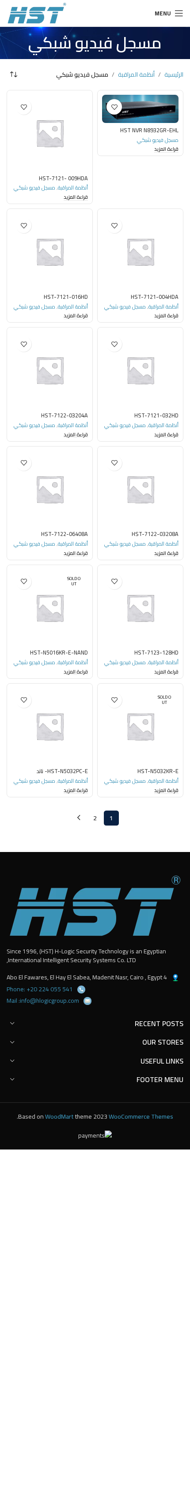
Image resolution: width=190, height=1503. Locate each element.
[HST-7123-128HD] (140, 607)
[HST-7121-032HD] (140, 370)
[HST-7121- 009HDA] (49, 133)
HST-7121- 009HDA (63, 178)
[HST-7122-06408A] (49, 489)
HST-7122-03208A (155, 534)
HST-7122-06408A (64, 534)
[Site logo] (37, 13)
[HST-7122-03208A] (140, 489)
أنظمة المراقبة (136, 74)
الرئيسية (173, 74)
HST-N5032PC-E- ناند (62, 771)
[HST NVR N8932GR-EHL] (140, 109)
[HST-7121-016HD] (49, 251)
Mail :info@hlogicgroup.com (43, 1000)
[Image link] (95, 905)
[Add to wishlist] (114, 107)
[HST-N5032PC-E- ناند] (49, 726)
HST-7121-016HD (66, 297)
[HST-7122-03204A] (49, 370)
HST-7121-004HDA (155, 297)
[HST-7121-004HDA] (140, 251)
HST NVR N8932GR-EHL (149, 130)
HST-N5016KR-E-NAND (59, 652)
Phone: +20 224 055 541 (40, 989)
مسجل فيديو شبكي (158, 140)
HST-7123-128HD (156, 652)
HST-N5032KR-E (158, 771)
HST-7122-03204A (64, 415)
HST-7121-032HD (156, 415)
